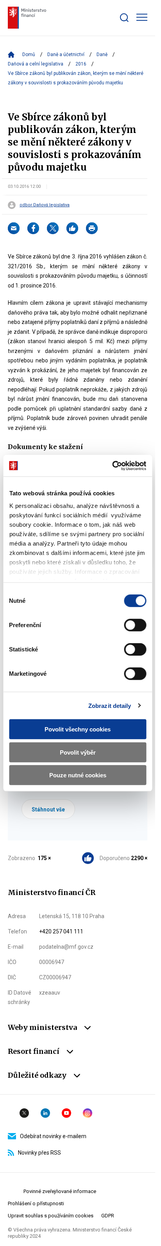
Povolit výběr (78, 752)
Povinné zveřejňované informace (59, 1191)
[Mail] (14, 228)
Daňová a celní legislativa (35, 64)
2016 (80, 64)
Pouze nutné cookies (77, 775)
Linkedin (45, 1113)
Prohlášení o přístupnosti (36, 1203)
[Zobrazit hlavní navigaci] (141, 17)
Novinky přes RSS (39, 1153)
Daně (102, 54)
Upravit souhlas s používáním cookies (50, 1216)
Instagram (87, 1113)
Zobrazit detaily (109, 705)
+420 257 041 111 (61, 931)
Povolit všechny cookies (78, 729)
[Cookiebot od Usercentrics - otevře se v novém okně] (112, 465)
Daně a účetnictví (65, 54)
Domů (28, 54)
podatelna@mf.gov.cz (66, 947)
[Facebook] (33, 228)
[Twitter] (53, 228)
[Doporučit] (72, 228)
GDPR (107, 1216)
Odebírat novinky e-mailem (53, 1136)
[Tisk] (92, 228)
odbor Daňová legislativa (45, 205)
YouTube (66, 1113)
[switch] (135, 625)
